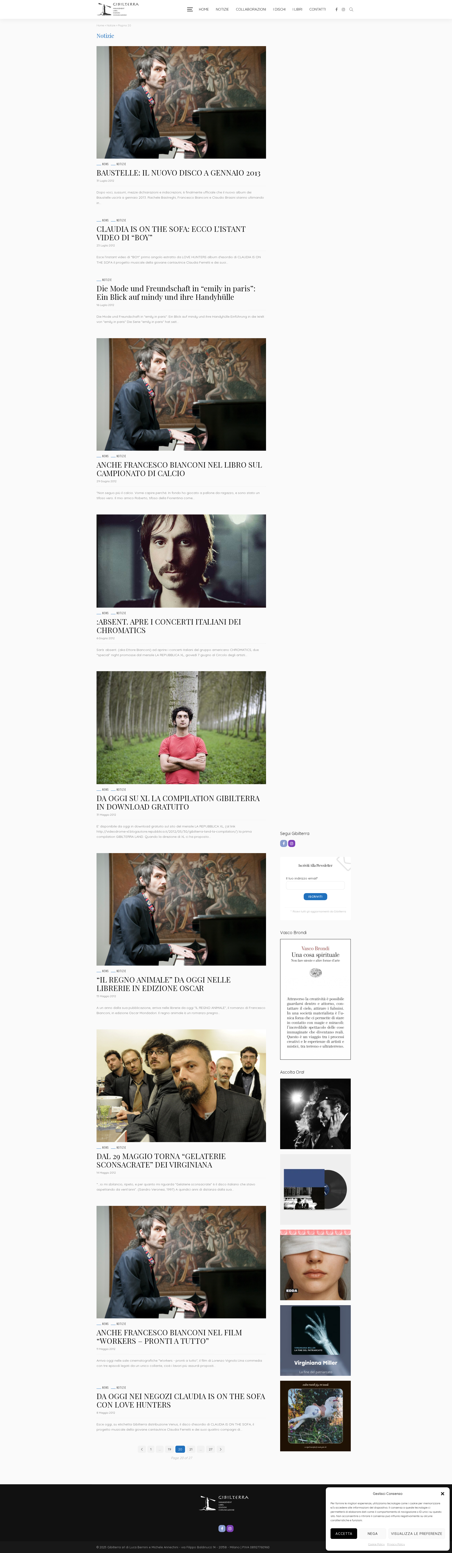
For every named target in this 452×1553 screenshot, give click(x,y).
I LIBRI (297, 9)
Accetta (343, 1533)
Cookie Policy (376, 1544)
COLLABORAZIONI (251, 9)
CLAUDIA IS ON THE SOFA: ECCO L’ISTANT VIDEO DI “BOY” (171, 233)
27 (210, 1449)
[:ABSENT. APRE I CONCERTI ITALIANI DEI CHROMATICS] (181, 561)
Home (204, 9)
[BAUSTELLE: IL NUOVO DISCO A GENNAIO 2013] (181, 102)
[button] (442, 1493)
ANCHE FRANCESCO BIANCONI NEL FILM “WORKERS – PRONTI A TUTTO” (169, 1336)
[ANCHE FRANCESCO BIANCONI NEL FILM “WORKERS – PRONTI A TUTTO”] (181, 1262)
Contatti (317, 9)
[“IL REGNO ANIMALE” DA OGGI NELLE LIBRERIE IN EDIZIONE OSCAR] (181, 909)
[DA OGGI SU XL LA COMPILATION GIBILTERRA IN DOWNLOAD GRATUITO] (181, 727)
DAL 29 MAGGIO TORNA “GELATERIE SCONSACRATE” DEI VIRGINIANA (161, 1160)
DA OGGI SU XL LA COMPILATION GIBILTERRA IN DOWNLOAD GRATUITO (178, 802)
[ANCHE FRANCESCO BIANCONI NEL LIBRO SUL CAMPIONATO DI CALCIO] (181, 394)
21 (191, 1449)
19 (169, 1449)
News (105, 164)
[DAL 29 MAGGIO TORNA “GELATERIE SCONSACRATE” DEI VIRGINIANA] (181, 1085)
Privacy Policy (396, 1544)
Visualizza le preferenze (416, 1533)
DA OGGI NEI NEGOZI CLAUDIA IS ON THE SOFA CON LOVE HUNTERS (181, 1400)
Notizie (222, 9)
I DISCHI (279, 9)
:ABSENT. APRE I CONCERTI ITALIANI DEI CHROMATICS (169, 625)
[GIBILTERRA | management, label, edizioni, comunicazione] (120, 9)
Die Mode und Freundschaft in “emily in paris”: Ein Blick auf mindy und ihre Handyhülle (176, 292)
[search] (351, 9)
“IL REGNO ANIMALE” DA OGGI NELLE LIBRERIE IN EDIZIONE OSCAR (164, 983)
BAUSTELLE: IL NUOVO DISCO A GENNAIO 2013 (179, 172)
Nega (373, 1533)
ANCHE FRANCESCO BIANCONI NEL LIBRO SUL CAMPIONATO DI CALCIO (179, 468)
